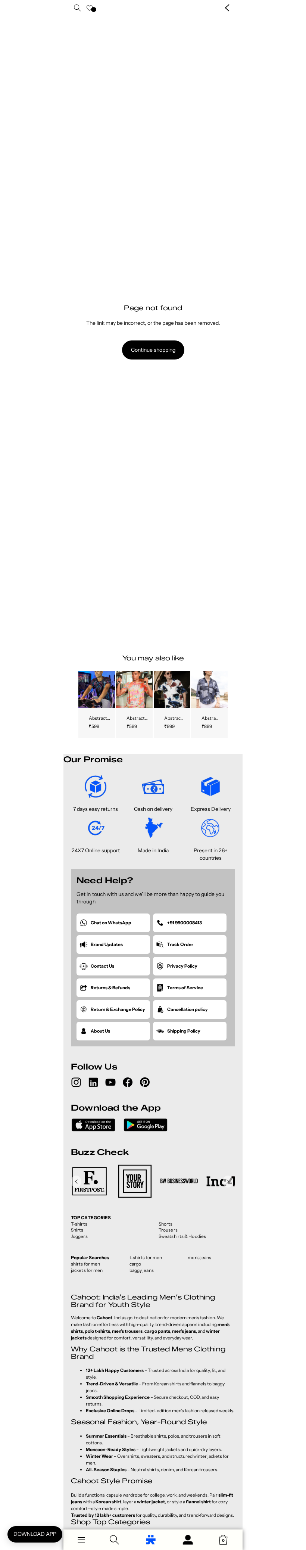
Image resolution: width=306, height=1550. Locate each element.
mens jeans (199, 1257)
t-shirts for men (145, 1257)
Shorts (166, 1224)
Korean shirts (167, 1383)
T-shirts (79, 1224)
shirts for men (85, 1264)
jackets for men (87, 1270)
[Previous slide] (84, 689)
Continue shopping (153, 349)
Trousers (168, 1230)
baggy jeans (141, 1270)
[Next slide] (109, 689)
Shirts (77, 1230)
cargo (135, 1264)
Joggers (79, 1236)
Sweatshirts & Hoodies (182, 1236)
